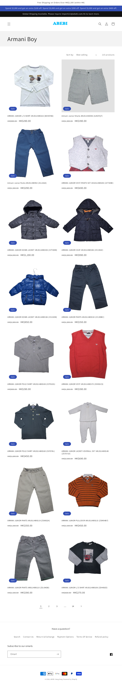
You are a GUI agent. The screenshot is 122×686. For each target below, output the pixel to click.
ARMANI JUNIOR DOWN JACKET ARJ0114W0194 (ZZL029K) (32, 317)
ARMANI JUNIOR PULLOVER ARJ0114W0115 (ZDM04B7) (85, 520)
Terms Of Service (84, 636)
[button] (9, 24)
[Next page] (81, 606)
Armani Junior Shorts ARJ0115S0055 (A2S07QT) (82, 116)
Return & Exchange (45, 636)
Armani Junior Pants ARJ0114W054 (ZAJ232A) (27, 183)
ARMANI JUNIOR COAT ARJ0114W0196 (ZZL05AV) (82, 250)
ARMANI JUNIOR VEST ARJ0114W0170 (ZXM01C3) (82, 384)
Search (17, 636)
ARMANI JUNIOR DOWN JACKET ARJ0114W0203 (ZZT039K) (32, 250)
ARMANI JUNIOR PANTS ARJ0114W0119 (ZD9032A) (28, 520)
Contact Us (28, 636)
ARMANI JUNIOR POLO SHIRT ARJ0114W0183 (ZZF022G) (31, 384)
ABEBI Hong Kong (56, 679)
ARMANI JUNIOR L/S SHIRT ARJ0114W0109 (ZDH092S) (85, 587)
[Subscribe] (57, 654)
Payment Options (65, 636)
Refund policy (101, 636)
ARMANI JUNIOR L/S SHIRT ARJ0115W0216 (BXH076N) (30, 116)
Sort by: (69, 54)
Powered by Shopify (70, 679)
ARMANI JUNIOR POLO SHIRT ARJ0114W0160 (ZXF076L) (31, 451)
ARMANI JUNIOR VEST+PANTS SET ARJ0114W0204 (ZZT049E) (88, 183)
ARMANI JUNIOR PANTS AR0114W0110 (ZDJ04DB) (28, 587)
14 (73, 606)
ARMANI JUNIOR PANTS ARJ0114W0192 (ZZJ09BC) (83, 317)
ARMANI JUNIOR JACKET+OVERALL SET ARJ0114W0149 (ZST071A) (85, 452)
